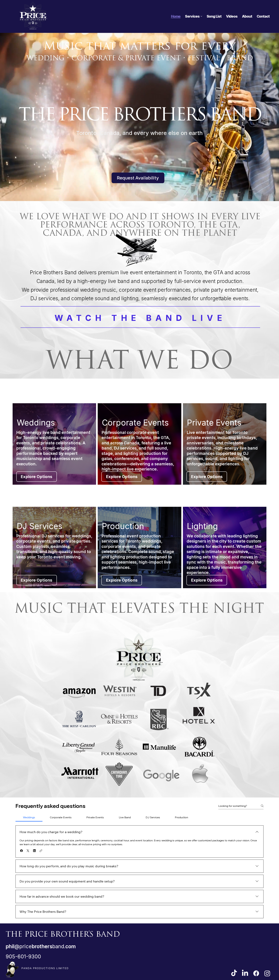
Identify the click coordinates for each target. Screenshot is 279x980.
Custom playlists (32, 546)
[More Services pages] (201, 16)
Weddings (36, 422)
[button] (21, 851)
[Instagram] (267, 973)
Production (123, 526)
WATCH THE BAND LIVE (140, 318)
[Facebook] (256, 973)
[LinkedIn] (245, 973)
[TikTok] (234, 973)
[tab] (29, 817)
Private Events (214, 422)
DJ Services (39, 526)
